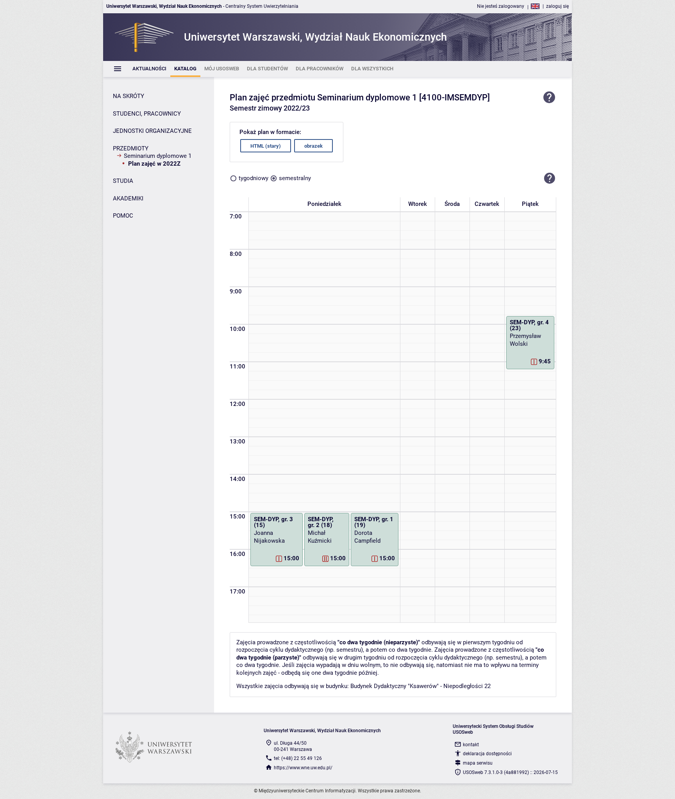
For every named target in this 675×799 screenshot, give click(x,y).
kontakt (471, 744)
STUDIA (123, 180)
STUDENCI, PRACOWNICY (147, 113)
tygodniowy (253, 178)
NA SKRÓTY (128, 96)
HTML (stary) (265, 146)
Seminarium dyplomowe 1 (157, 155)
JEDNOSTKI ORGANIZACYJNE (152, 130)
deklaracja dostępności (487, 753)
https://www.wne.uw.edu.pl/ (303, 767)
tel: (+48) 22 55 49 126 (298, 758)
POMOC (123, 215)
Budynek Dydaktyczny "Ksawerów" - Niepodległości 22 (420, 686)
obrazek (313, 146)
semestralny (295, 178)
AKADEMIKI (128, 198)
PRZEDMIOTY (130, 148)
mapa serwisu (478, 763)
